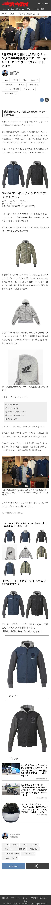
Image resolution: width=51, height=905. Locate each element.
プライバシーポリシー (20, 898)
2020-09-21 (14, 72)
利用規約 (5, 898)
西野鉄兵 (13, 74)
